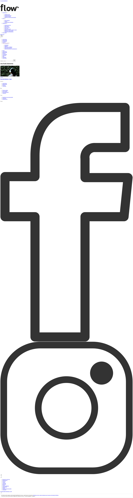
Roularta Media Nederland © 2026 (6, 491)
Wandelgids (6, 45)
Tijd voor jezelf (7, 27)
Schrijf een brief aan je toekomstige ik (11, 48)
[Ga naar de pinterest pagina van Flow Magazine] (1, 475)
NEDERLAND (7, 14)
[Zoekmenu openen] (1, 36)
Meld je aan (2, 34)
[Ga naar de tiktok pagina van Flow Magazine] (1, 477)
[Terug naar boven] (1, 493)
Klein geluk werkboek (8, 47)
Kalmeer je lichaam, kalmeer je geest (11, 29)
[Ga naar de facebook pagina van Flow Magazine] (66, 341)
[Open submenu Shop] (4, 18)
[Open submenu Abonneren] (6, 12)
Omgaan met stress (8, 25)
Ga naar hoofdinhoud (3, 0)
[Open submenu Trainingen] (6, 23)
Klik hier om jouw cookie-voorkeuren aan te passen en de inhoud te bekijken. (46, 495)
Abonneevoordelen (8, 16)
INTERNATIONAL (8, 15)
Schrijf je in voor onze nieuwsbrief (10, 17)
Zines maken (7, 26)
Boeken (1, 77)
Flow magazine (7, 20)
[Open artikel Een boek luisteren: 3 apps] (9, 76)
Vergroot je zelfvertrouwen (9, 31)
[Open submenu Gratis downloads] (8, 43)
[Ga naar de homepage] (9, 10)
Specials (6, 21)
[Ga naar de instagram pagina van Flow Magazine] (66, 473)
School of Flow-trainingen (9, 22)
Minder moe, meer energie (9, 30)
